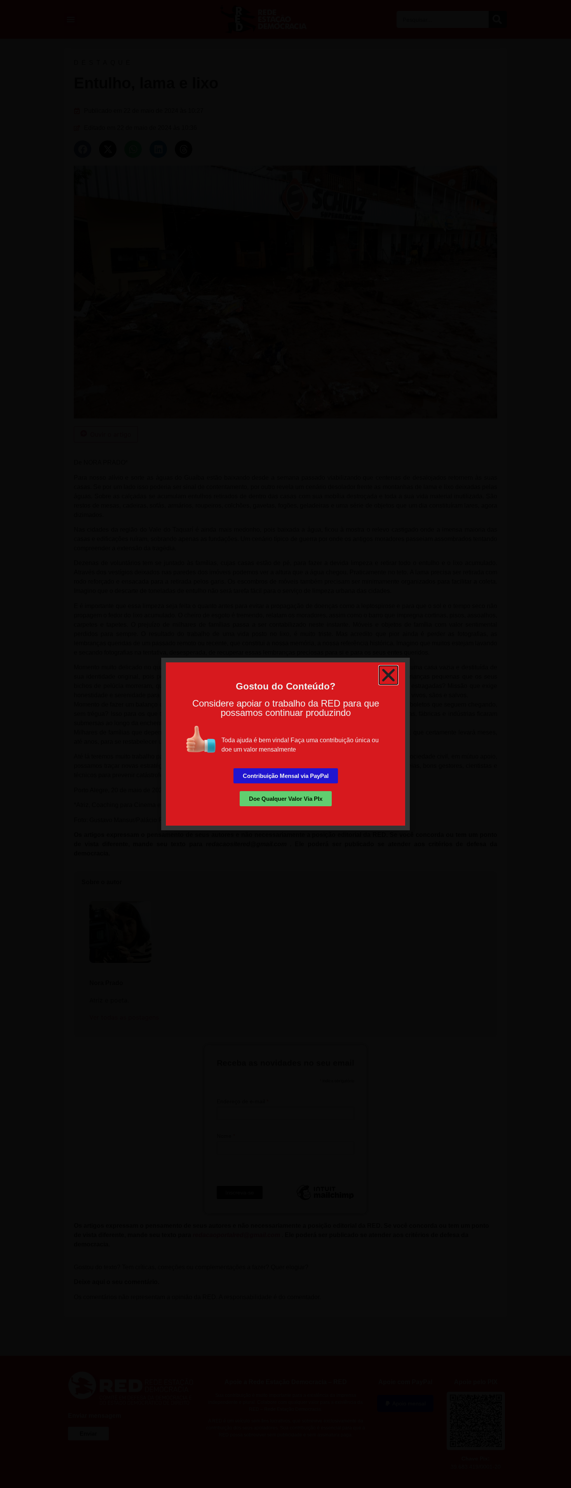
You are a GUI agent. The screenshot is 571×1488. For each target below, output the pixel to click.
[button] (388, 675)
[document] (285, 744)
